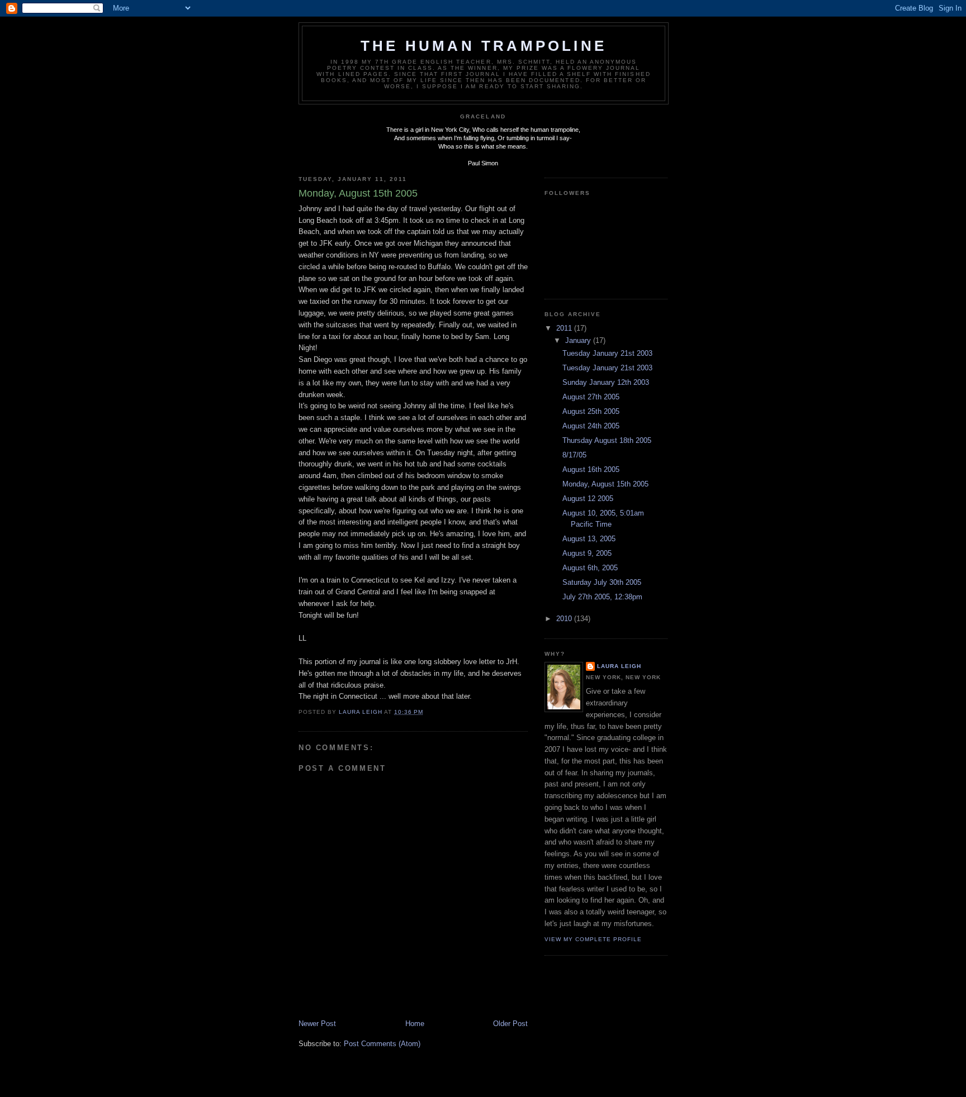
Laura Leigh (619, 666)
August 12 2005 (587, 498)
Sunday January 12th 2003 (605, 382)
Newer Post (317, 1023)
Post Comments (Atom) (382, 1043)
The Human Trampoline (484, 45)
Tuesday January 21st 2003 (607, 353)
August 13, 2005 (588, 539)
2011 (565, 328)
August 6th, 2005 (590, 568)
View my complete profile (593, 939)
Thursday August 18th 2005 (606, 440)
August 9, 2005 (587, 553)
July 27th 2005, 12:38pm (602, 597)
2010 (565, 618)
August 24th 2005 (590, 426)
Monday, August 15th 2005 (605, 484)
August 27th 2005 (590, 397)
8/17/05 (574, 455)
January (579, 340)
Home (414, 1023)
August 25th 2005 (590, 411)
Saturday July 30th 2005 (601, 582)
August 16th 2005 (590, 469)
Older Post (510, 1023)
